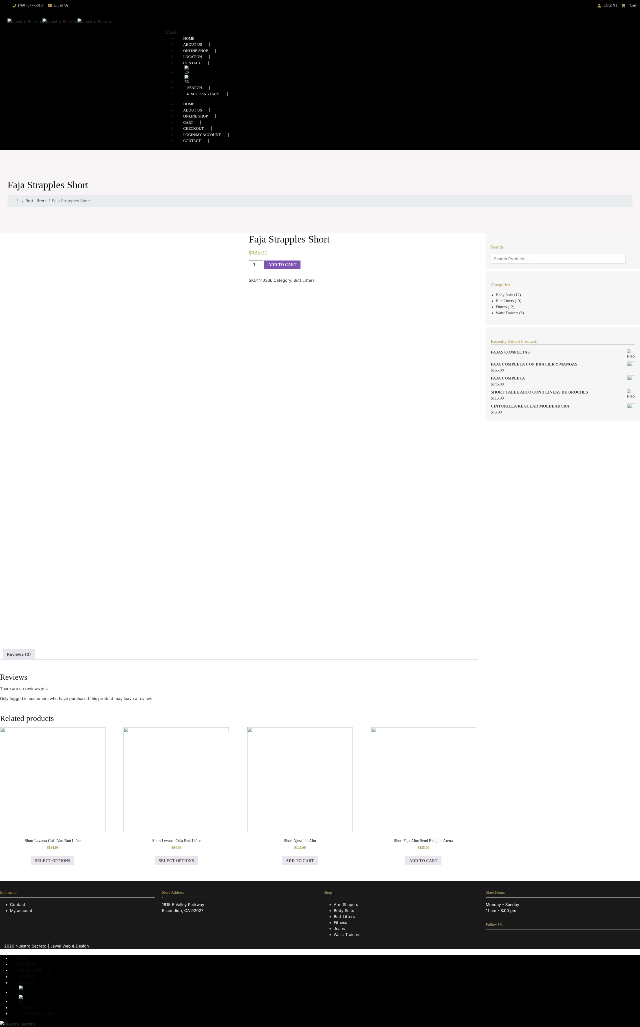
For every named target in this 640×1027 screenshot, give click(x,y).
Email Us (61, 5)
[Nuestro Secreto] (60, 21)
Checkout (193, 128)
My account (21, 910)
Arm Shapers (346, 904)
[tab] (19, 654)
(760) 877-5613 (30, 5)
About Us (192, 44)
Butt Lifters (36, 200)
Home (188, 38)
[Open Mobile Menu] (168, 21)
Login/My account (202, 135)
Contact (192, 63)
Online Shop (195, 51)
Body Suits (504, 295)
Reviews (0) (19, 654)
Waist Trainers (507, 313)
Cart (632, 5)
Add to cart (282, 264)
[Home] (13, 200)
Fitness (501, 307)
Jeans (339, 928)
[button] (1, 952)
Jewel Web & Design (69, 946)
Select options (52, 860)
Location (192, 57)
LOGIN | (609, 5)
